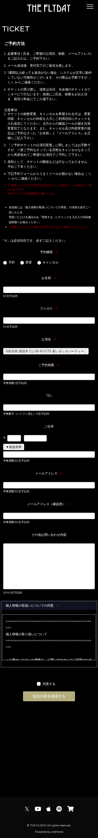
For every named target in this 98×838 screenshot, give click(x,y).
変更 (29, 262)
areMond (57, 831)
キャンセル (51, 262)
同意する (49, 684)
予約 (11, 262)
